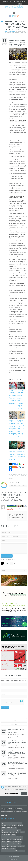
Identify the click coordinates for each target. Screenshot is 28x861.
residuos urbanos (5, 846)
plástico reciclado (17, 477)
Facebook (10, 16)
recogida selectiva (6, 834)
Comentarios (14, 724)
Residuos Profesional (15, 473)
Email (2, 682)
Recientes (14, 717)
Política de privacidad (9, 857)
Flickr (15, 16)
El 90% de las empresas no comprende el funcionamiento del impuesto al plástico (21, 453)
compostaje (4, 825)
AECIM (10, 377)
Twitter (13, 16)
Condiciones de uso (13, 859)
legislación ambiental (6, 830)
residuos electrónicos (17, 839)
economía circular (13, 825)
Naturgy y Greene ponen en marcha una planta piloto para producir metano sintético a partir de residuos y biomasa (16, 752)
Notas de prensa (11, 31)
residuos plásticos (16, 844)
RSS (17, 16)
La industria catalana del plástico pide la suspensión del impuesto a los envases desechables (12, 454)
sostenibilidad (21, 846)
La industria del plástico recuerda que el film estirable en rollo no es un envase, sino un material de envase (17, 731)
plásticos (12, 832)
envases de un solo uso (17, 474)
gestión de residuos (11, 827)
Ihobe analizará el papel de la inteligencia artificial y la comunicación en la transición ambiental (17, 742)
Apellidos (3, 694)
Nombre (3, 688)
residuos (13, 834)
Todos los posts (13, 485)
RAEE (17, 832)
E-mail (23, 485)
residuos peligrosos (6, 844)
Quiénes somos (18, 857)
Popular (14, 720)
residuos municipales (6, 841)
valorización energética (19, 850)
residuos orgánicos (17, 841)
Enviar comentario (6, 556)
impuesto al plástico (19, 475)
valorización (12, 848)
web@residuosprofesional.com (7, 818)
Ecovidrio (20, 825)
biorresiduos (18, 823)
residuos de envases (6, 839)
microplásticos (5, 832)
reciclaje (22, 832)
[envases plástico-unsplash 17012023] (18, 54)
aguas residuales (5, 823)
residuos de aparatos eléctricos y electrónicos (12, 837)
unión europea (5, 848)
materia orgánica (16, 830)
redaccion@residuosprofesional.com (8, 816)
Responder (9, 509)
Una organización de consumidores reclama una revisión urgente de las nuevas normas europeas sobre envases (17, 763)
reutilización (13, 846)
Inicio (6, 31)
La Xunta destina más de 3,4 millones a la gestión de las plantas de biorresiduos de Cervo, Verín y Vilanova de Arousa (17, 773)
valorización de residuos (7, 850)
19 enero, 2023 (19, 508)
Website (19, 485)
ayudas (12, 823)
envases (3, 827)
